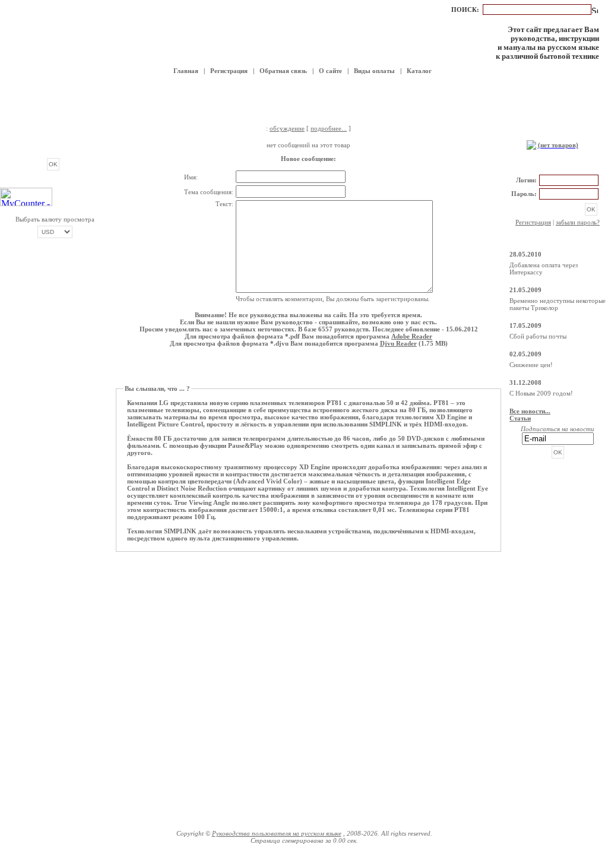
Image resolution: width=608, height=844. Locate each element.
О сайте (330, 70)
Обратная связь (283, 70)
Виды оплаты (374, 70)
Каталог (419, 70)
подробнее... (329, 128)
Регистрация (229, 70)
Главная (185, 70)
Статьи (520, 418)
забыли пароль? (578, 222)
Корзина (557, 132)
